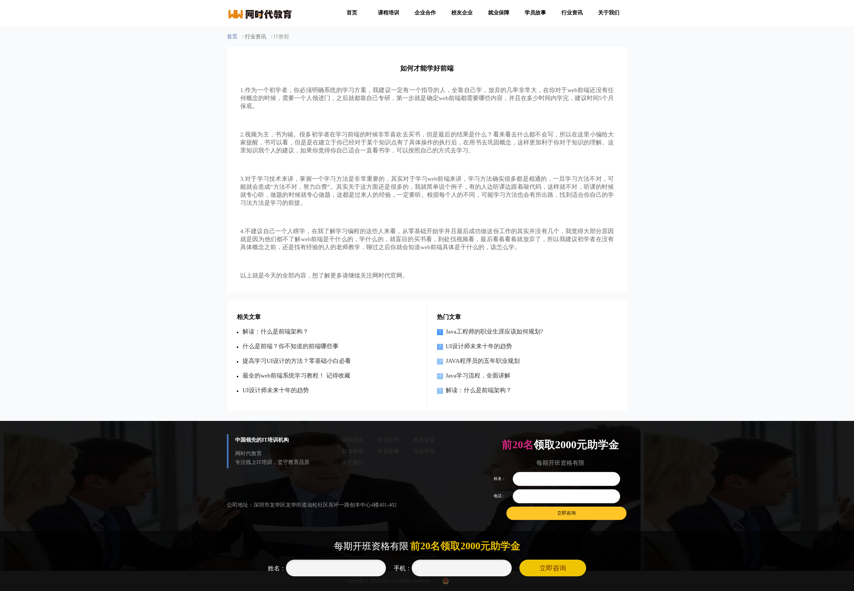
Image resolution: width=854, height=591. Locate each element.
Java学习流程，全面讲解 (478, 375)
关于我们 (608, 12)
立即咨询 (552, 568)
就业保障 (498, 12)
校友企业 (462, 12)
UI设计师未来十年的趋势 (276, 390)
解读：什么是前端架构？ (276, 331)
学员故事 (535, 12)
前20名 (518, 445)
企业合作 (425, 12)
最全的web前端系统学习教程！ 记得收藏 (296, 375)
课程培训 (388, 12)
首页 (352, 12)
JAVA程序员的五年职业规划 (483, 361)
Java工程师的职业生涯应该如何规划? (494, 331)
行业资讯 (572, 12)
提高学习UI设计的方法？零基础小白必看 (297, 361)
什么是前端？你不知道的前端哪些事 (291, 346)
